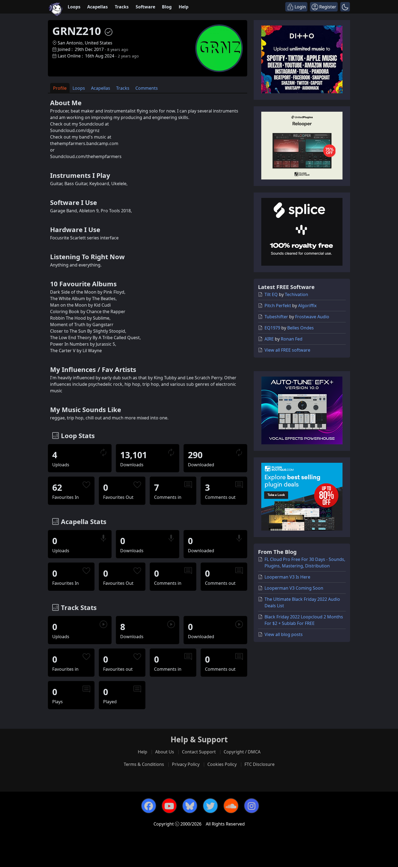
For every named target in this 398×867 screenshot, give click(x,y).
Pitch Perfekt (278, 306)
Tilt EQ (271, 294)
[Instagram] (251, 805)
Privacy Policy (186, 764)
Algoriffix (307, 306)
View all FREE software (287, 350)
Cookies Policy (222, 764)
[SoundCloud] (231, 805)
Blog (167, 7)
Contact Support (199, 752)
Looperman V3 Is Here (287, 577)
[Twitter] (210, 805)
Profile (60, 88)
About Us (164, 752)
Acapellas (97, 7)
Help (183, 7)
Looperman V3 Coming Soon (294, 588)
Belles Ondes (300, 328)
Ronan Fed (291, 339)
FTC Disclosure (259, 764)
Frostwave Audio (312, 317)
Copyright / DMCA (242, 752)
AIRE (269, 339)
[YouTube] (169, 805)
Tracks (122, 7)
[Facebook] (148, 805)
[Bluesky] (189, 805)
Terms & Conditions (144, 764)
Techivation (296, 294)
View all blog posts (284, 634)
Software (145, 7)
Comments (146, 88)
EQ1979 (272, 328)
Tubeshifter (276, 317)
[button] (345, 7)
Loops (74, 7)
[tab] (60, 88)
